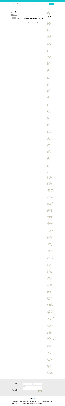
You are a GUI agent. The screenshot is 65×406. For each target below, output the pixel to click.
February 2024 (49, 44)
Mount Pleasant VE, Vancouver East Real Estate (49, 285)
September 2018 (49, 82)
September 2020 (49, 76)
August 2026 (48, 18)
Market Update (43, 4)
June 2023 (48, 51)
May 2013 (48, 137)
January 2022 (48, 63)
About (47, 4)
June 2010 (48, 167)
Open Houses (48, 13)
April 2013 (48, 138)
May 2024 (48, 41)
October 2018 (48, 81)
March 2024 (48, 43)
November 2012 (49, 142)
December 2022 (49, 55)
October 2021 (48, 65)
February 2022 (49, 62)
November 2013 (49, 132)
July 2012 (48, 146)
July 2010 (48, 166)
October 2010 (48, 163)
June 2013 (48, 136)
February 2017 (48, 99)
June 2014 (48, 126)
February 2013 (48, 140)
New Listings (48, 12)
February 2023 (49, 54)
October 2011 (48, 153)
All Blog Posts (48, 11)
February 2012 (48, 149)
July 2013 (48, 135)
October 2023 (48, 47)
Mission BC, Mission (49, 279)
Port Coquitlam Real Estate (50, 309)
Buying (37, 4)
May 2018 (48, 86)
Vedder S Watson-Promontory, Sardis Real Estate (50, 354)
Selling (40, 4)
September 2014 (49, 123)
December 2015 (49, 111)
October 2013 (48, 133)
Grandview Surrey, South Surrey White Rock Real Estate (50, 243)
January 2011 (48, 161)
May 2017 (48, 96)
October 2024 (49, 37)
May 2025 (48, 31)
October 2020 (49, 75)
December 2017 (49, 90)
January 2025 (48, 34)
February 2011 (48, 160)
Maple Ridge (48, 270)
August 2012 (48, 145)
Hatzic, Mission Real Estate (50, 249)
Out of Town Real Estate (50, 305)
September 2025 (49, 27)
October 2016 (48, 102)
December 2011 (49, 151)
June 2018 (48, 85)
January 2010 (48, 171)
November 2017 (49, 91)
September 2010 (49, 164)
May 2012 (48, 147)
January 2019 (48, 79)
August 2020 (48, 77)
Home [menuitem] (31, 4)
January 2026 (48, 24)
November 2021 (49, 64)
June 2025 (48, 30)
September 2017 (49, 93)
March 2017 (48, 98)
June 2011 (48, 156)
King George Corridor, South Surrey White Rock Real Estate (50, 255)
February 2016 (48, 109)
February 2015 (48, 120)
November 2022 (49, 56)
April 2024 (48, 42)
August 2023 (48, 49)
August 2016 (48, 104)
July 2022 (48, 58)
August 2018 (48, 83)
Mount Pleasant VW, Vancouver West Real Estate (49, 288)
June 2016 (48, 106)
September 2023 (49, 48)
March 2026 (48, 22)
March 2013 (48, 139)
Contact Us (51, 4)
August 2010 (48, 165)
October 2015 (48, 113)
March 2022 (48, 61)
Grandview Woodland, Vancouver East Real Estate (49, 246)
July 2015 (48, 115)
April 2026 (48, 21)
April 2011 (48, 158)
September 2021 (49, 66)
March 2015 (48, 119)
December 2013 (49, 131)
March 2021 (48, 71)
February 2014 (48, 129)
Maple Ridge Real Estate (50, 271)
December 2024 (49, 35)
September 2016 (49, 103)
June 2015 (48, 116)
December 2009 (49, 172)
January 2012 (48, 150)
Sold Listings (48, 14)
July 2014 (48, 125)
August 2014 (48, 124)
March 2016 (48, 108)
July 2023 (48, 50)
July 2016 (48, 105)
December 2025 (49, 25)
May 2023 (48, 52)
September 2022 (49, 57)
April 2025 (48, 32)
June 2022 (48, 59)
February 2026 (49, 23)
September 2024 (49, 38)
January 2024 (48, 45)
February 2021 (48, 72)
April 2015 (48, 118)
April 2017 (48, 97)
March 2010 (48, 169)
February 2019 (48, 78)
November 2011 (49, 152)
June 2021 (48, 68)
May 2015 (48, 117)
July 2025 (48, 29)
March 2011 (48, 159)
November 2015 (49, 112)
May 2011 (48, 157)
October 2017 (48, 92)
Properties (34, 4)
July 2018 (48, 84)
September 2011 (49, 154)
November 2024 (49, 36)
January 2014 (48, 130)
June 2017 (48, 95)
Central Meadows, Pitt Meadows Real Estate (18, 13)
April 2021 (48, 70)
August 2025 (48, 28)
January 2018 (48, 89)
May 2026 (48, 20)
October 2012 (48, 143)
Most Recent (48, 17)
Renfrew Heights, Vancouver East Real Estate (49, 320)
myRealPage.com (34, 398)
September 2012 (49, 144)
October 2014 (48, 122)
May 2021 (48, 69)
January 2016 (48, 110)
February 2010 (48, 170)
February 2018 (48, 88)
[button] (51, 4)
